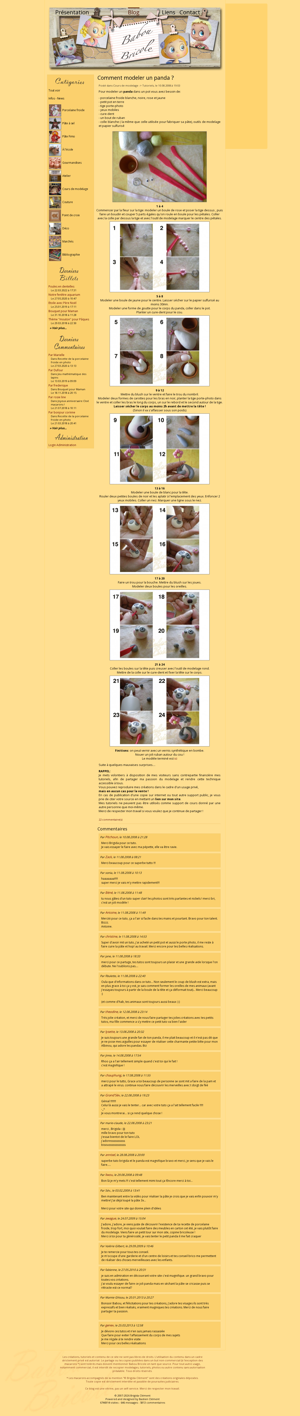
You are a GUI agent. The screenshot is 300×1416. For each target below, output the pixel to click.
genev (109, 1325)
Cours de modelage (75, 189)
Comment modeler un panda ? (136, 77)
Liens (168, 12)
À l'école (67, 149)
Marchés (67, 241)
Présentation (72, 12)
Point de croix (70, 215)
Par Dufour (56, 370)
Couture (67, 202)
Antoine (110, 912)
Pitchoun (111, 837)
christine (111, 936)
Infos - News (56, 98)
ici (175, 759)
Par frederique (58, 385)
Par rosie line (57, 397)
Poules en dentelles (61, 286)
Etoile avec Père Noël (62, 303)
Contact (190, 12)
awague (110, 1218)
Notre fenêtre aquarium (64, 295)
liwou (109, 1175)
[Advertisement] (246, 76)
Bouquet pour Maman (63, 311)
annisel (110, 1155)
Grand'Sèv (112, 1095)
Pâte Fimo (68, 136)
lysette (110, 1032)
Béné (108, 892)
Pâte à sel (68, 123)
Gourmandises (72, 163)
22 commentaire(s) (110, 819)
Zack (108, 857)
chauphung (113, 1075)
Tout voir (54, 90)
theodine (111, 1012)
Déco (65, 228)
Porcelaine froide (73, 110)
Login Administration (62, 445)
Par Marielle (56, 355)
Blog (133, 12)
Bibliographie (71, 255)
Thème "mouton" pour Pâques (69, 319)
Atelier (66, 176)
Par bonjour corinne (62, 412)
